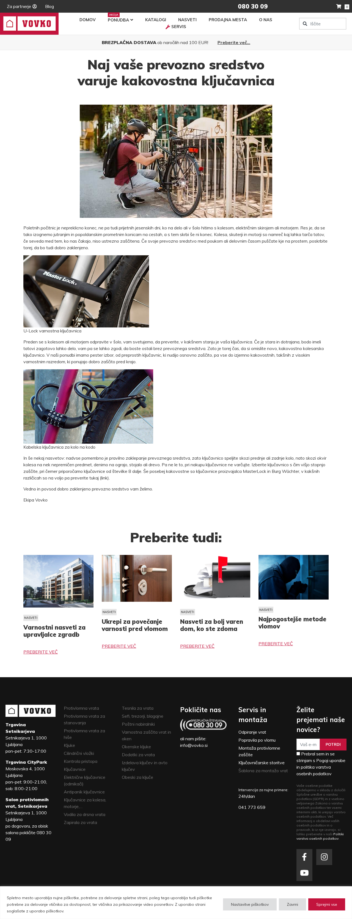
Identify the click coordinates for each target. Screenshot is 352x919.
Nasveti (187, 19)
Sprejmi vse (326, 904)
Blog (49, 6)
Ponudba (118, 20)
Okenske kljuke (136, 746)
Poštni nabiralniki (138, 724)
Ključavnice (75, 769)
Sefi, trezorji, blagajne (142, 716)
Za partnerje (19, 6)
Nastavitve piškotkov (250, 904)
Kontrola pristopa (80, 761)
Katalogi (155, 19)
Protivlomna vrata (81, 708)
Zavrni (292, 904)
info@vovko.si (194, 745)
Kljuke (69, 745)
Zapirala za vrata (80, 822)
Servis (178, 26)
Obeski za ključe (137, 777)
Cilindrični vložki (79, 753)
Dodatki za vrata (138, 754)
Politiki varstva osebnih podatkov (320, 836)
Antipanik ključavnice (84, 792)
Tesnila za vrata (137, 708)
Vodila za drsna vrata (84, 814)
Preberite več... (234, 42)
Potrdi (333, 744)
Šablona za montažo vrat (263, 770)
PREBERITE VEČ (40, 652)
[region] (176, 902)
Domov (87, 19)
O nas (265, 19)
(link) (104, 478)
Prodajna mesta (228, 19)
